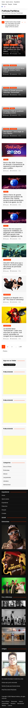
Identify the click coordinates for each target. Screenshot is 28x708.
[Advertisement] (15, 384)
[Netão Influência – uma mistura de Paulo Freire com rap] (14, 617)
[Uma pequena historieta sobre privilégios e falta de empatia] (14, 664)
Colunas (10, 705)
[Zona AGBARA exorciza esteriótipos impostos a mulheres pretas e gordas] (14, 604)
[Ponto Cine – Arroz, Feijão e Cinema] (14, 636)
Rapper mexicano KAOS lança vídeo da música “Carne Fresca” (13, 70)
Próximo (5, 351)
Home (3, 2)
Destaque (6, 44)
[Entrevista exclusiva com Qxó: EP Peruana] (14, 537)
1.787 (20, 346)
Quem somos (9, 2)
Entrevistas (6, 470)
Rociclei (7, 53)
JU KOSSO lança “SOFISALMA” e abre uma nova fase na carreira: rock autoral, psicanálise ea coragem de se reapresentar (13, 332)
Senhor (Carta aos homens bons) (11, 686)
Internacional (13, 65)
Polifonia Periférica (10, 11)
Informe (6, 159)
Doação (10, 4)
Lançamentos (14, 44)
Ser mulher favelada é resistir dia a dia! (12, 679)
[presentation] (22, 22)
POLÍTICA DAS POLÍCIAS (9, 689)
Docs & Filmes (7, 466)
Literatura (5, 481)
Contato (15, 4)
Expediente (17, 2)
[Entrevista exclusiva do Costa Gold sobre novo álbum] (14, 585)
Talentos (12, 108)
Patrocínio (4, 4)
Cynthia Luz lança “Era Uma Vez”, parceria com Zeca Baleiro (13, 49)
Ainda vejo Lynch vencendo (9, 682)
